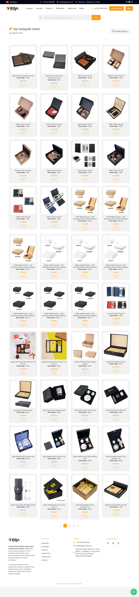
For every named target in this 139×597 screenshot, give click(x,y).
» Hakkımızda (45, 557)
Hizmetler (39, 8)
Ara (96, 17)
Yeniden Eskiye (120, 31)
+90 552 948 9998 (48, 2)
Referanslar (60, 8)
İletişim (81, 8)
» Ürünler (44, 550)
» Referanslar (45, 553)
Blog (129, 8)
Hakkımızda (71, 8)
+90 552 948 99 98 (100, 8)
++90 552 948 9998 (82, 542)
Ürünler (48, 8)
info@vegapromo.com (66, 2)
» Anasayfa (45, 543)
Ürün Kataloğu (116, 8)
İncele (23, 85)
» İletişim (44, 560)
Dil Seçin (13, 2)
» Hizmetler (45, 547)
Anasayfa (29, 8)
